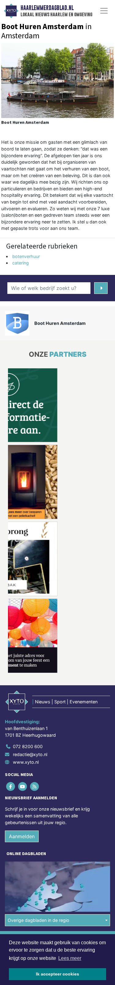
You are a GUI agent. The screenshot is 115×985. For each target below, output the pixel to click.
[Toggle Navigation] (104, 10)
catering (20, 262)
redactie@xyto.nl (30, 754)
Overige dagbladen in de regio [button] (38, 920)
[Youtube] (23, 786)
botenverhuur (26, 256)
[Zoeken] (101, 288)
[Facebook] (11, 786)
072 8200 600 (28, 746)
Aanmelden (22, 836)
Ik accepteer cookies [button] (57, 974)
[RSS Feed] (35, 786)
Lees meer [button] (69, 958)
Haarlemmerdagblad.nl (47, 8)
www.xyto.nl (26, 762)
